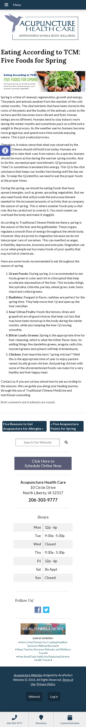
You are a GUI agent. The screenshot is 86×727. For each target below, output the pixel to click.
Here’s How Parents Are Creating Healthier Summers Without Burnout (44, 644)
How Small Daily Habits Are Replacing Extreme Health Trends (44, 658)
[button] (5, 150)
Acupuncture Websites (28, 675)
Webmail (34, 696)
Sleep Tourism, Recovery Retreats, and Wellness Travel (44, 651)
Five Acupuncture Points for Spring (65, 426)
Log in (54, 696)
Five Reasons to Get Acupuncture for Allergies (23, 426)
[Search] (66, 442)
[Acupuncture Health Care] (43, 27)
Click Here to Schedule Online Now (43, 463)
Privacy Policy (46, 684)
